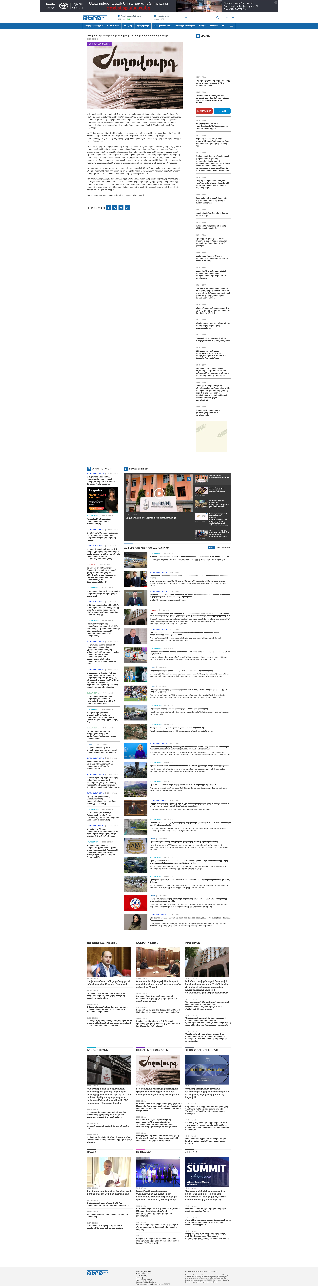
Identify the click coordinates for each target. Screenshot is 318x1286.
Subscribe (205, 111)
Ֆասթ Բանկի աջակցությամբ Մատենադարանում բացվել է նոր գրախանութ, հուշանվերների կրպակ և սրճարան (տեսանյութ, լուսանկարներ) (156, 1195)
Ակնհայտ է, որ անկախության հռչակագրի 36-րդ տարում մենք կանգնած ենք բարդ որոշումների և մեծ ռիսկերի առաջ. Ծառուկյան (212, 371)
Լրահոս (206, 35)
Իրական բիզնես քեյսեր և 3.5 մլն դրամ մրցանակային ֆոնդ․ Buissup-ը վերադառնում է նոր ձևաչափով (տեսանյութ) (158, 1023)
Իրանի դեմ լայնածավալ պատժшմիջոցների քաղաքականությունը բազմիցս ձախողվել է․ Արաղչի (101, 800)
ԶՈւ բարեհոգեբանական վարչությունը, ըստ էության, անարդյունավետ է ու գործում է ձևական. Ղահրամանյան (210, 354)
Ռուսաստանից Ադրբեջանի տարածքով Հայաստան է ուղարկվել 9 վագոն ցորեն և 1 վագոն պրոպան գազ (101, 699)
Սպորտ (89, 744)
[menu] (231, 26)
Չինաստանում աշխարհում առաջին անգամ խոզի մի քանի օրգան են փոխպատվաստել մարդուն (206, 1140)
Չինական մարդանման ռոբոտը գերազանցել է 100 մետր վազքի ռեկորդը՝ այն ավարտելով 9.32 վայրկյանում (190, 652)
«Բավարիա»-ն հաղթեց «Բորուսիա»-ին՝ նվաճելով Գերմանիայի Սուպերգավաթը (213, 325)
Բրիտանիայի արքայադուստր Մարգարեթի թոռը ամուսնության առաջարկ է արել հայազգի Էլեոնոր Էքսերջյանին (208, 1222)
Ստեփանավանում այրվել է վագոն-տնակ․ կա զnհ (212, 214)
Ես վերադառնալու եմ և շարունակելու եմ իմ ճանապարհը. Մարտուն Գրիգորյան (212, 126)
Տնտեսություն (93, 693)
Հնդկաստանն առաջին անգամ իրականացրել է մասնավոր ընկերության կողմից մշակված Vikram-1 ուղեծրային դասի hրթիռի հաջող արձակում (207, 1110)
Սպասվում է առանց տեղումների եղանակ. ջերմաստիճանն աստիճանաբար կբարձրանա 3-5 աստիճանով (211, 274)
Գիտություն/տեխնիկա (201, 1050)
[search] (217, 17)
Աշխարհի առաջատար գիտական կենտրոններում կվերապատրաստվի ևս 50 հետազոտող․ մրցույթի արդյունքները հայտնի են (207, 1093)
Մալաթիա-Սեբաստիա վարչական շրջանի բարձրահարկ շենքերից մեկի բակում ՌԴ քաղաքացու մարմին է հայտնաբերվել (213, 184)
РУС (227, 18)
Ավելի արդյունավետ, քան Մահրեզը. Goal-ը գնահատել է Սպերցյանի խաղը (181, 670)
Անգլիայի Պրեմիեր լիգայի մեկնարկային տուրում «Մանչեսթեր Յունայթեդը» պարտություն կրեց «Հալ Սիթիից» (188, 690)
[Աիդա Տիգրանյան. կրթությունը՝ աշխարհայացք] (159, 493)
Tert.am (95, 17)
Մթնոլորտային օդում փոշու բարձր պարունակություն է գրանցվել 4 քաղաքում (103, 593)
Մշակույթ (143, 1152)
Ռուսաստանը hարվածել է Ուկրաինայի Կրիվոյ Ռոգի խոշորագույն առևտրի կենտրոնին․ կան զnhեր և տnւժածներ (103, 816)
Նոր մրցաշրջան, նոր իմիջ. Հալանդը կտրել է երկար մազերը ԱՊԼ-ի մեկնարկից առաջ (213, 82)
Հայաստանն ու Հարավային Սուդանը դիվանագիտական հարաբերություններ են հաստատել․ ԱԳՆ (100, 765)
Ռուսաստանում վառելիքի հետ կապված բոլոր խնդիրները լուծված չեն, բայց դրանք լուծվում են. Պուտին (212, 99)
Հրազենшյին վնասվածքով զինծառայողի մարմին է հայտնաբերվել (208, 412)
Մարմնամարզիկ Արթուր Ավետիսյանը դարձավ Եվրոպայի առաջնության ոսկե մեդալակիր (102, 749)
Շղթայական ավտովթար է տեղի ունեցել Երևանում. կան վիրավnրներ (213, 339)
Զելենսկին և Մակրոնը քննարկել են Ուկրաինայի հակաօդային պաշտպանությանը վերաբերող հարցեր (102, 536)
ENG (233, 18)
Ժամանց (191, 1152)
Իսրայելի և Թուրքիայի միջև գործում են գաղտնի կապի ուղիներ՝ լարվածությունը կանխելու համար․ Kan (212, 142)
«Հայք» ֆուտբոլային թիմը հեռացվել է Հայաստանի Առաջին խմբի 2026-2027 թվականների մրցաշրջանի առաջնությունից (188, 900)
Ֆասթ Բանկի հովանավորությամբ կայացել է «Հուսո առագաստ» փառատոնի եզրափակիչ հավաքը (157, 1227)
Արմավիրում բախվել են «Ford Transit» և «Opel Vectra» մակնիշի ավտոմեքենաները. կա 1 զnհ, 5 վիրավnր (211, 242)
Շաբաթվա (226, 547)
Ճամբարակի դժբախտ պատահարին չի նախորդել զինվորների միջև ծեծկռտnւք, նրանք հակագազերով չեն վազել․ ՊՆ (102, 717)
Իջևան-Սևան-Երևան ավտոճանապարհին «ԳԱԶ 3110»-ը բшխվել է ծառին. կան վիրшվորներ (189, 766)
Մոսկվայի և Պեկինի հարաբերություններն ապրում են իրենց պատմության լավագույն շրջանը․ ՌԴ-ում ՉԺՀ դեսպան (102, 832)
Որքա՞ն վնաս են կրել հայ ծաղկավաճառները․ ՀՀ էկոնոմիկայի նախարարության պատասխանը (101, 734)
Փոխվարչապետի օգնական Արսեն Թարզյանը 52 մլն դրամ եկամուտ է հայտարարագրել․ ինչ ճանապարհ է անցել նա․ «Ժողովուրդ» (157, 1138)
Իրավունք (91, 564)
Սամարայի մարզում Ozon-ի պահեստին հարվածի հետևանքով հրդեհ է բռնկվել (212, 258)
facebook (108, 207)
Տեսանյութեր (138, 468)
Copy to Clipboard (127, 207)
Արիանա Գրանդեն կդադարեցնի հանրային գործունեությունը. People (205, 1210)
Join (224, 111)
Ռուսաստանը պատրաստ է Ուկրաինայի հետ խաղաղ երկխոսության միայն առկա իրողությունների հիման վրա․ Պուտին (184, 633)
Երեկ (218, 547)
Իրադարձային (93, 516)
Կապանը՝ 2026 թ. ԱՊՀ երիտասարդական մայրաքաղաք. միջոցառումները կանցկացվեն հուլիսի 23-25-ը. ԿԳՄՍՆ (157, 1240)
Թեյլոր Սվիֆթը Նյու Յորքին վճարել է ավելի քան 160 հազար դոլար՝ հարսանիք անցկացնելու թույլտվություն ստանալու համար (207, 1236)
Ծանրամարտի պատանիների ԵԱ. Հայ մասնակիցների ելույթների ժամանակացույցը (211, 200)
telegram (121, 207)
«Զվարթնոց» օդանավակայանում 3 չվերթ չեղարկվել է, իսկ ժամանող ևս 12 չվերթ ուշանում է (213, 310)
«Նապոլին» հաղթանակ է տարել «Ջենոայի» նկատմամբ (211, 227)
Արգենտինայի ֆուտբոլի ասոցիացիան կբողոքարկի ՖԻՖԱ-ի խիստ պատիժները (184, 842)
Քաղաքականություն (95, 473)
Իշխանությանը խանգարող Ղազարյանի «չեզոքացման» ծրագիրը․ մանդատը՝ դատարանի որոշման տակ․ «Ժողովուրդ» (157, 1091)
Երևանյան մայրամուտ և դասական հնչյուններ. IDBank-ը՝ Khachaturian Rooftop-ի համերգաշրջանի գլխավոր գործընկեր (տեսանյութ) (158, 1212)
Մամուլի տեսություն (99, 44)
